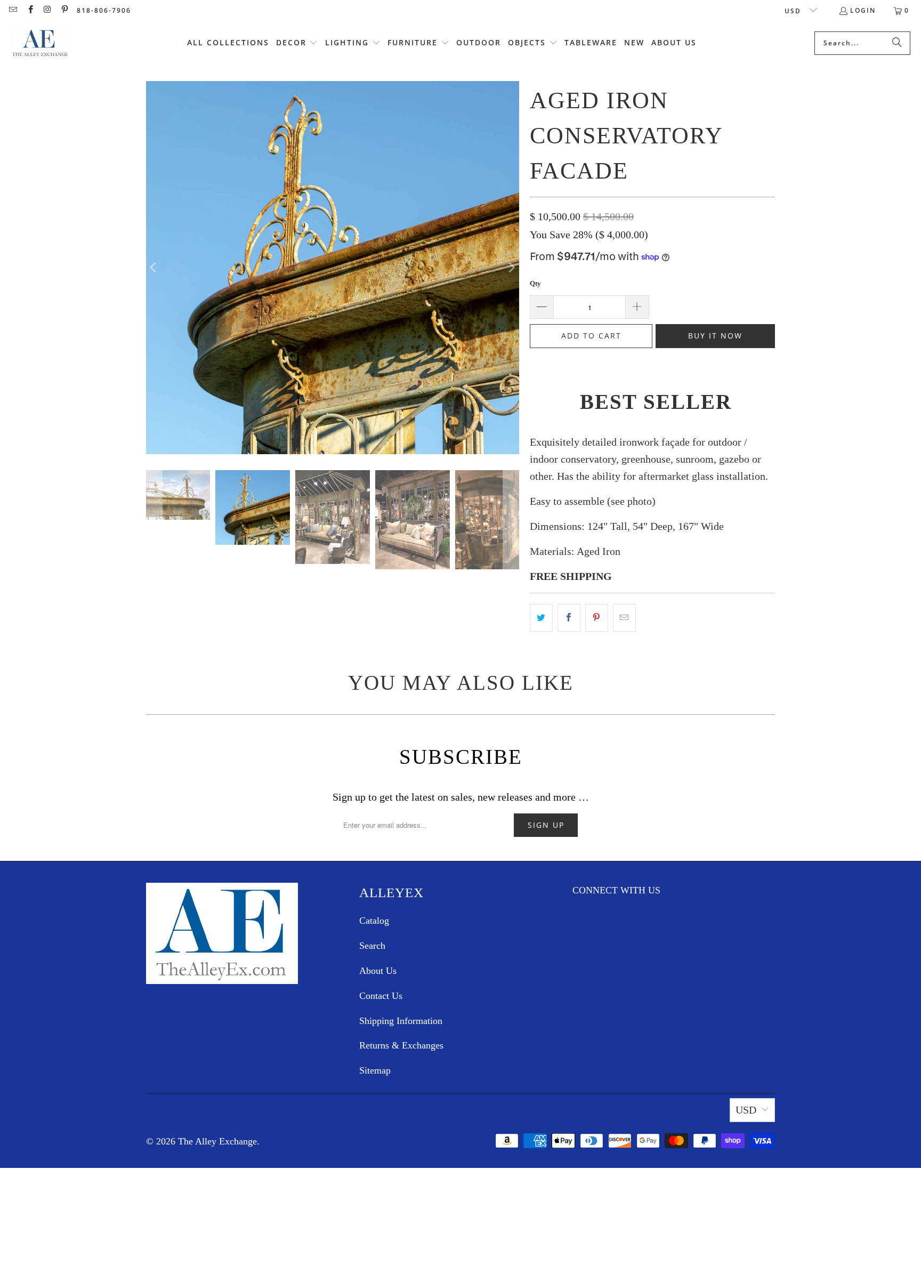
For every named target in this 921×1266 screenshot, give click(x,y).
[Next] (511, 267)
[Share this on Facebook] (569, 618)
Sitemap (375, 1070)
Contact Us (380, 995)
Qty (535, 283)
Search (372, 945)
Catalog (374, 920)
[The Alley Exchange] (40, 43)
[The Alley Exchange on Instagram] (47, 10)
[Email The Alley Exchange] (12, 10)
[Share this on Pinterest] (596, 618)
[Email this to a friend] (624, 618)
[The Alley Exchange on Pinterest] (64, 10)
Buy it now (715, 335)
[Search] (897, 43)
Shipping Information (400, 1020)
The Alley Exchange (217, 1141)
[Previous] (154, 267)
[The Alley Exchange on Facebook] (29, 10)
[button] (297, 43)
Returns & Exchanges (401, 1045)
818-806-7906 (104, 10)
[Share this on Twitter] (541, 618)
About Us (378, 970)
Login (863, 10)
